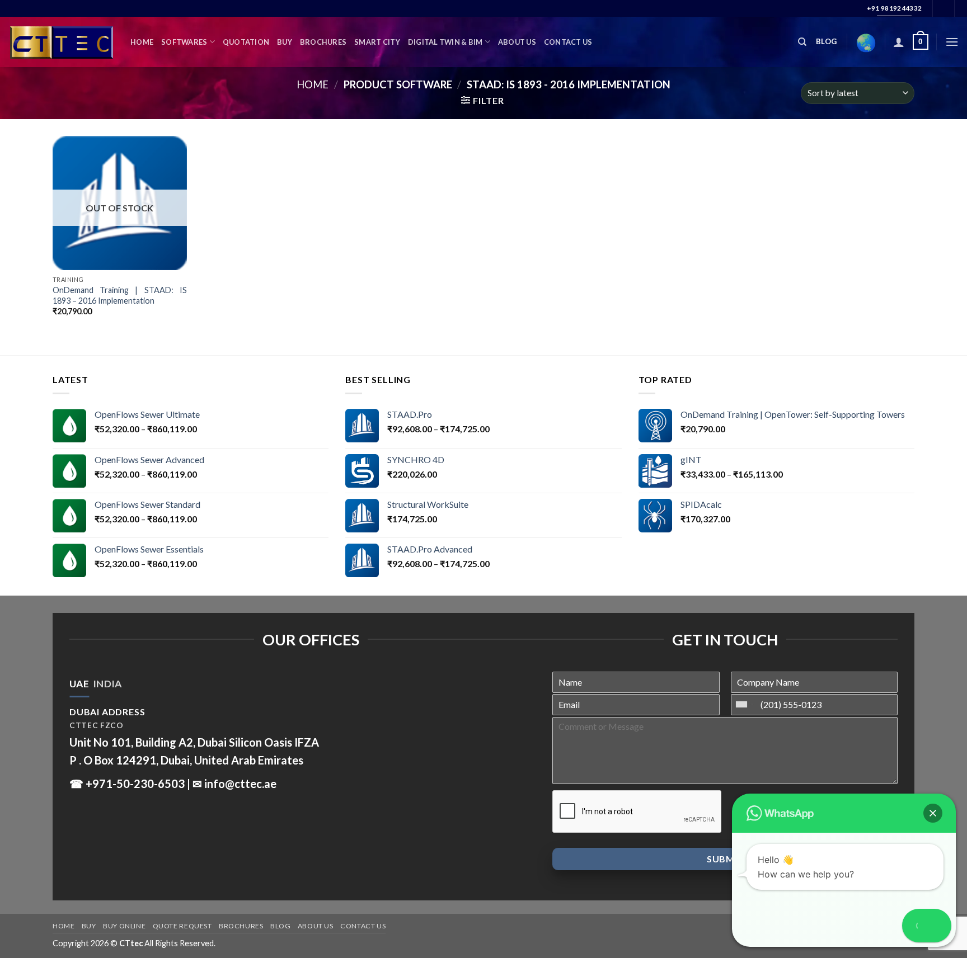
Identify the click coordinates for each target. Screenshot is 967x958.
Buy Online (124, 926)
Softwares (184, 41)
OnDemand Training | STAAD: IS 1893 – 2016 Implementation (120, 295)
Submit (725, 858)
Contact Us (568, 41)
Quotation (246, 41)
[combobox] (744, 705)
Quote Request (182, 926)
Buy (284, 41)
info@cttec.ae (240, 783)
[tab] (79, 684)
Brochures (323, 41)
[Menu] (952, 41)
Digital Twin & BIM (445, 41)
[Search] (802, 42)
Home (141, 41)
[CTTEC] (61, 42)
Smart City (377, 41)
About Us (517, 41)
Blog (280, 926)
